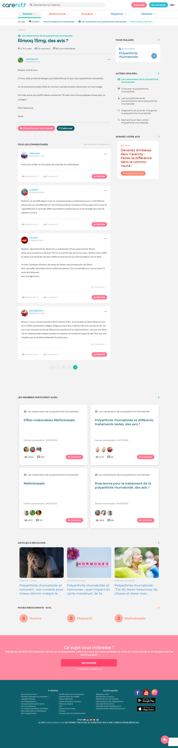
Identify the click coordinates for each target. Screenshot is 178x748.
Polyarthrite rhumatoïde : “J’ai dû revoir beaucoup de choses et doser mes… (136, 589)
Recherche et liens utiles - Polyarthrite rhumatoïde (135, 121)
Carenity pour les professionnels (72, 713)
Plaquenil (84, 618)
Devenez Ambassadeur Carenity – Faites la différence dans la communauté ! (136, 158)
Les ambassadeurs (28, 701)
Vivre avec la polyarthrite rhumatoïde (134, 90)
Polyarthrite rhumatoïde (128, 55)
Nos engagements (28, 713)
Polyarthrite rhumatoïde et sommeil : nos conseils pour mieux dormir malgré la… (41, 589)
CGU (60, 706)
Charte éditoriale (66, 699)
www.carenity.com (55, 723)
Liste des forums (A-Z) (105, 704)
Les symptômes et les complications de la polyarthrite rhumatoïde (139, 101)
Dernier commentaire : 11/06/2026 (40, 440)
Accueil (21, 22)
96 (112, 457)
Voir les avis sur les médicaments (109, 701)
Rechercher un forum (105, 697)
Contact (62, 711)
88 (112, 520)
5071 (30, 520)
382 (42, 457)
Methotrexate (34, 483)
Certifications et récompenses (71, 694)
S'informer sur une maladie (107, 699)
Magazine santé (102, 694)
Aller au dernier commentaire (96, 144)
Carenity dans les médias (69, 697)
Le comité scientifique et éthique (34, 709)
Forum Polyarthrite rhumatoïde (59, 22)
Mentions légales (66, 704)
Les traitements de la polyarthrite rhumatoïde (104, 22)
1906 (101, 520)
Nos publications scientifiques (33, 711)
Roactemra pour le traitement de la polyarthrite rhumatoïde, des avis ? (123, 485)
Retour (22, 30)
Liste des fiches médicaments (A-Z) (110, 709)
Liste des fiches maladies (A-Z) (108, 706)
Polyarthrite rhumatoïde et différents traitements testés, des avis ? (124, 422)
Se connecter (158, 4)
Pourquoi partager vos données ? (34, 697)
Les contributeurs (28, 706)
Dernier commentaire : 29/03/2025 (40, 503)
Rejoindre (139, 4)
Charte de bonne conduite (70, 701)
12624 (31, 457)
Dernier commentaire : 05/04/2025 (111, 503)
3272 (101, 457)
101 (41, 520)
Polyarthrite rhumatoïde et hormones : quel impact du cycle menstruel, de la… (88, 589)
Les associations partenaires (32, 704)
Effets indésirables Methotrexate (49, 420)
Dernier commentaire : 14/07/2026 (111, 440)
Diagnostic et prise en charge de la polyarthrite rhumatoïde (139, 112)
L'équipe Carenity (28, 699)
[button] (29, 15)
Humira (35, 618)
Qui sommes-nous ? (29, 694)
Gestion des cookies (67, 709)
